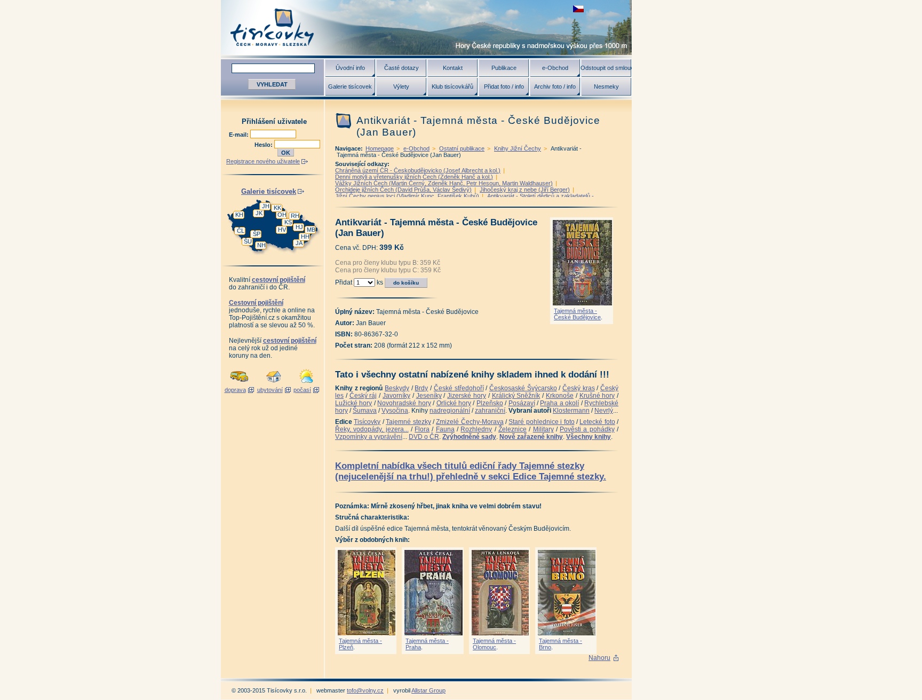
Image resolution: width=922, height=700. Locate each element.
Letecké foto (597, 422)
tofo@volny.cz (365, 690)
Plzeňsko (489, 403)
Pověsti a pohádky (587, 429)
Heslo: (264, 144)
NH (261, 245)
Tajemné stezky (408, 422)
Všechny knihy (588, 437)
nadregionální (450, 410)
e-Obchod (555, 68)
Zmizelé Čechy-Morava (469, 422)
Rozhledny (476, 429)
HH (305, 236)
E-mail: (239, 134)
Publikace (503, 68)
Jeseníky (429, 395)
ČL (240, 230)
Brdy (421, 388)
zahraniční (490, 410)
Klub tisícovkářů (452, 86)
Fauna (445, 429)
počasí (302, 390)
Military (543, 429)
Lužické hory (353, 403)
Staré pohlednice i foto (541, 422)
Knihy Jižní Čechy (517, 148)
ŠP (256, 234)
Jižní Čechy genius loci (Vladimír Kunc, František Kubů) (407, 196)
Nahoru (599, 658)
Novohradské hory (404, 403)
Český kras (578, 388)
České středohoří (459, 388)
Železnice (512, 429)
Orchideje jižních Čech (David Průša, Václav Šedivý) (403, 189)
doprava (235, 390)
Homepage (379, 148)
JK (259, 213)
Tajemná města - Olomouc (494, 644)
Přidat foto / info (504, 86)
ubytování (270, 390)
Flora (422, 429)
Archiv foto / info (555, 86)
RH (295, 216)
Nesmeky (606, 86)
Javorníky (396, 395)
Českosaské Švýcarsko (523, 388)
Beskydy (397, 388)
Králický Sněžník (516, 395)
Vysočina (394, 410)
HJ (299, 227)
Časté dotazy (401, 68)
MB (311, 229)
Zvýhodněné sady (469, 437)
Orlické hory (453, 403)
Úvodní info (350, 68)
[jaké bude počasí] (306, 383)
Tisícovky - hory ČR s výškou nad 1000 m (426, 27)
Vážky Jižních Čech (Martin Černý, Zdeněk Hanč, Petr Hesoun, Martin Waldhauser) (444, 183)
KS (288, 222)
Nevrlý (603, 410)
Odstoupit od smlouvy (606, 68)
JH (265, 206)
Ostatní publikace (461, 148)
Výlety (401, 86)
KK (277, 208)
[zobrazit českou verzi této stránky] (578, 9)
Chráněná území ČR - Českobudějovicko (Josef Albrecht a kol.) (417, 170)
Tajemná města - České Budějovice (577, 314)
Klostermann (571, 410)
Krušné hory (597, 395)
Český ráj (363, 395)
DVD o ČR (424, 437)
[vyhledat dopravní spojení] (239, 383)
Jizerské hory (466, 395)
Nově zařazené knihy (531, 437)
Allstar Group (428, 690)
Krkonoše (560, 395)
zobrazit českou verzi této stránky (578, 9)
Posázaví (521, 403)
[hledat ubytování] (273, 383)
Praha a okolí (559, 403)
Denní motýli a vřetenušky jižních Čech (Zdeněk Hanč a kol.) (414, 177)
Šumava (365, 410)
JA (299, 243)
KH (239, 214)
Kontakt (453, 68)
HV (282, 229)
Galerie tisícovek (350, 86)
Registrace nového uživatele (263, 161)
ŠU (248, 241)
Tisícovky (367, 422)
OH (282, 214)
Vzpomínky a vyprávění (368, 437)
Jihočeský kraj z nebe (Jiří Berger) (525, 189)
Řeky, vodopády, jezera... (372, 429)
